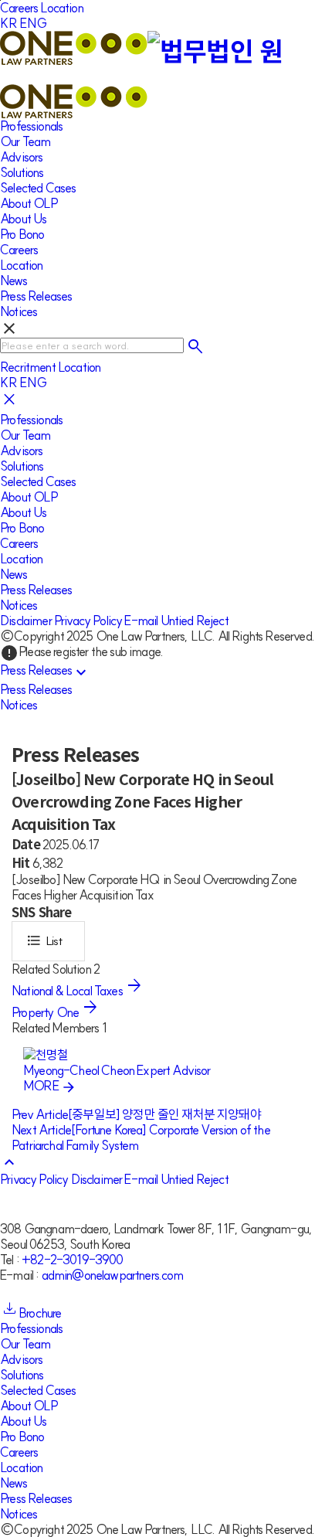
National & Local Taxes (68, 990)
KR (9, 23)
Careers (19, 7)
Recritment (28, 367)
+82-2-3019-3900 (73, 1259)
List (44, 940)
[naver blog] (17, 1290)
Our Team (25, 141)
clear (9, 328)
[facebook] (4, 1290)
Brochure (40, 1313)
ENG (34, 23)
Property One (46, 1012)
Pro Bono (22, 234)
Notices (18, 311)
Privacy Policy (88, 620)
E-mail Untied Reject (176, 620)
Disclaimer (26, 620)
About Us (23, 218)
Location (61, 7)
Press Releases (36, 296)
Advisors (21, 157)
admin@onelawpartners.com (113, 1275)
